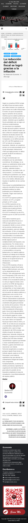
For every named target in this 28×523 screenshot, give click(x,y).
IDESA (20, 415)
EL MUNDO (6, 6)
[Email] (6, 396)
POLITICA (15, 3)
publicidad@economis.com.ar (12, 479)
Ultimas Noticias (16, 56)
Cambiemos (14, 413)
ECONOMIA (9, 3)
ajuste (8, 413)
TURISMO (14, 8)
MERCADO (7, 56)
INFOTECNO (13, 6)
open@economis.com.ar (10, 482)
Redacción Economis (13, 74)
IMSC (18, 520)
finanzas (15, 415)
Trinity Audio (17, 86)
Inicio (2, 3)
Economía (9, 415)
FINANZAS (14, 53)
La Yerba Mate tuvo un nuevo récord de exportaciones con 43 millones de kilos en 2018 (13, 422)
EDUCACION (22, 6)
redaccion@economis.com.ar (11, 477)
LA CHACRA (23, 3)
